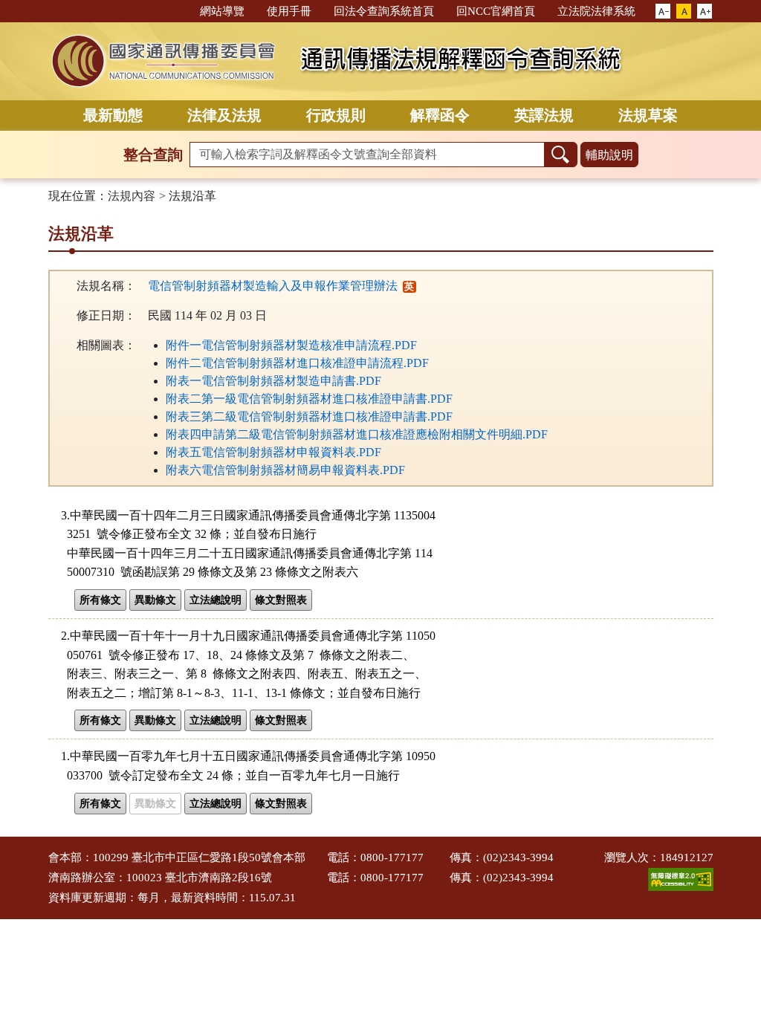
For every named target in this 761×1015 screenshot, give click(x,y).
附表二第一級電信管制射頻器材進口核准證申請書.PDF (309, 398)
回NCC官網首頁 (495, 11)
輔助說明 (609, 155)
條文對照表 (281, 600)
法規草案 (648, 115)
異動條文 (155, 600)
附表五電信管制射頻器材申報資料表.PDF (273, 452)
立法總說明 (216, 600)
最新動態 (113, 115)
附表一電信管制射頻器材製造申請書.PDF (273, 380)
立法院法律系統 (596, 11)
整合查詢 (153, 154)
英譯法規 (544, 115)
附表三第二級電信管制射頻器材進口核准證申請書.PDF (309, 416)
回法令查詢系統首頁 (384, 11)
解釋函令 (440, 115)
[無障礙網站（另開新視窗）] (680, 878)
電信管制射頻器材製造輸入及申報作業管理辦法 (273, 285)
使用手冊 (289, 11)
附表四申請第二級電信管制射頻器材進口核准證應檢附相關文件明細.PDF (357, 434)
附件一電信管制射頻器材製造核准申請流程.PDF (291, 345)
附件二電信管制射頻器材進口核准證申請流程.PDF (297, 363)
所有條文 (100, 600)
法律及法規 (224, 115)
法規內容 (131, 195)
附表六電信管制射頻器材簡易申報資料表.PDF (285, 470)
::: (182, 10)
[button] (662, 12)
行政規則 (336, 115)
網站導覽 (222, 11)
